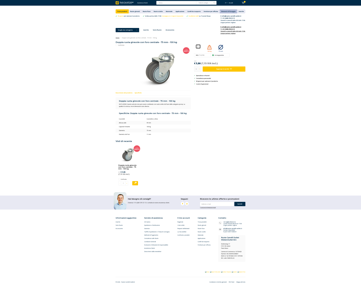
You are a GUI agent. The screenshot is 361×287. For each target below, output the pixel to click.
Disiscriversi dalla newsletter (152, 251)
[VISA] (207, 272)
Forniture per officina (211, 11)
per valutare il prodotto (129, 16)
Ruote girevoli (135, 11)
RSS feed (231, 282)
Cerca (214, 3)
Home (117, 38)
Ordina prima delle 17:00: (164, 16)
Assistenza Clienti (142, 3)
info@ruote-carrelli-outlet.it (232, 228)
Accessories (170, 30)
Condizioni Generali (150, 241)
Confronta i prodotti (183, 235)
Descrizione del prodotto (124, 93)
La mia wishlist (181, 232)
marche (241, 11)
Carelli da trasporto (194, 11)
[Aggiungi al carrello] (135, 183)
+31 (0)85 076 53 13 (229, 222)
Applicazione (180, 11)
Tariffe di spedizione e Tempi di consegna (157, 232)
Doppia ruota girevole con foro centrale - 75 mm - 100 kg (127, 167)
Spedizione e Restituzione (152, 225)
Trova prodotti (122, 11)
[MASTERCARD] (215, 272)
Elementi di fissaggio (228, 11)
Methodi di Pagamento (151, 235)
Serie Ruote (157, 30)
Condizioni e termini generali (218, 282)
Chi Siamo (147, 222)
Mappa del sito (240, 282)
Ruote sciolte (158, 11)
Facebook (182, 203)
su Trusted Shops (200, 16)
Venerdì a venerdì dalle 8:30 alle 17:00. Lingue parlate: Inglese (233, 19)
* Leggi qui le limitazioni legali (208, 207)
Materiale (169, 11)
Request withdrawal (183, 228)
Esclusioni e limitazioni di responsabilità (156, 245)
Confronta (124, 179)
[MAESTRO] (241, 272)
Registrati (180, 222)
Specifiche (138, 93)
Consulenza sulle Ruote (151, 238)
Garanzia (147, 228)
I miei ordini (180, 225)
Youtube (187, 203)
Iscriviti (239, 204)
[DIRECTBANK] (226, 272)
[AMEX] (234, 272)
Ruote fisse (147, 11)
